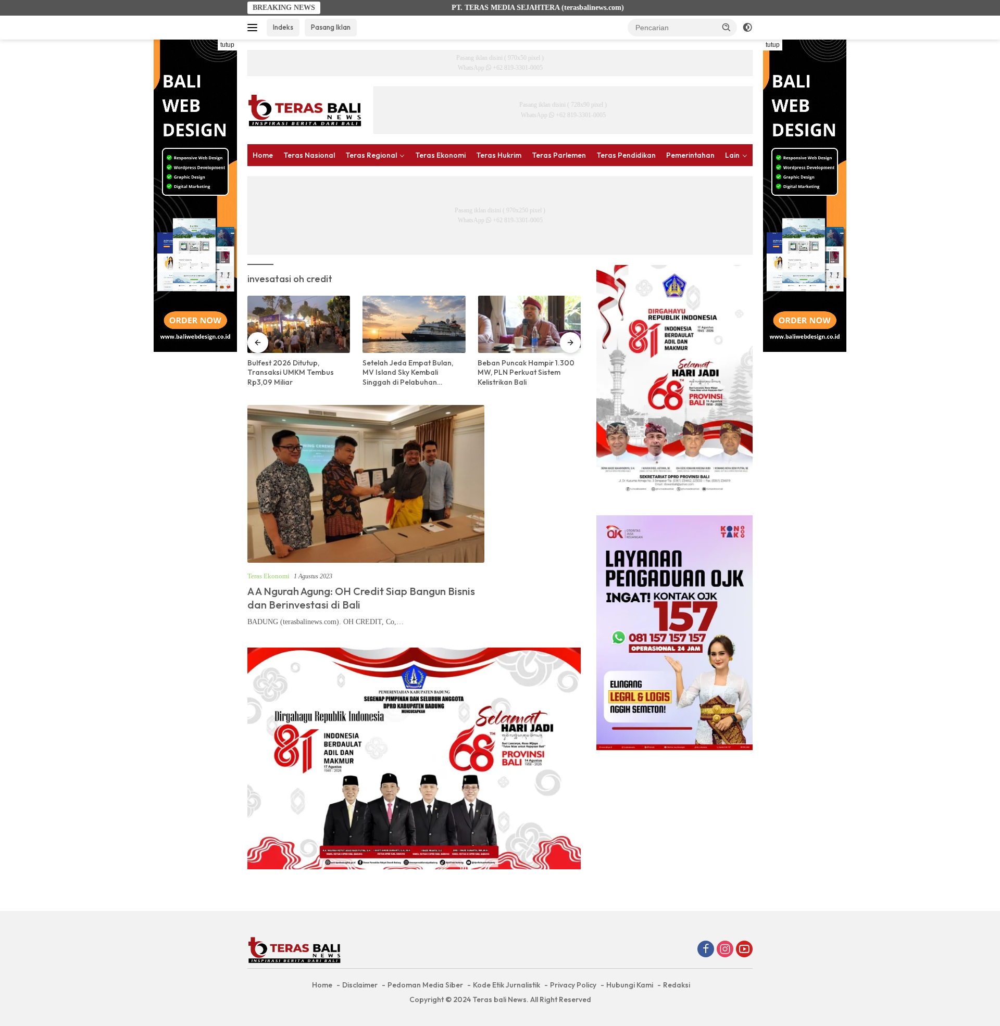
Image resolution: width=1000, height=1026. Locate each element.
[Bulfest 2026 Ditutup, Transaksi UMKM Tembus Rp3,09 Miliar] (298, 324)
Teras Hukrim (498, 155)
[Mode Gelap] (747, 27)
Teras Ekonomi (440, 155)
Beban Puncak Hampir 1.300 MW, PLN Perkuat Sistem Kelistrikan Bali (526, 372)
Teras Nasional (309, 155)
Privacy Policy (573, 985)
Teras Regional (371, 155)
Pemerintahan (690, 155)
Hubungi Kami (629, 985)
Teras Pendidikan (626, 155)
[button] (726, 27)
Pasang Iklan (331, 27)
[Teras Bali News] (304, 109)
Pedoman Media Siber (425, 985)
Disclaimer (360, 985)
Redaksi (676, 985)
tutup (227, 44)
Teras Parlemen (559, 155)
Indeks (283, 27)
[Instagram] (725, 950)
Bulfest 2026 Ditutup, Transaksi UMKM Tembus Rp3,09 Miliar (290, 372)
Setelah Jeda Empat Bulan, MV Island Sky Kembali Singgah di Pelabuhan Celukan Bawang (407, 372)
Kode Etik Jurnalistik (506, 985)
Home (263, 155)
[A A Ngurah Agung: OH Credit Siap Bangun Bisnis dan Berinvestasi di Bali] (365, 484)
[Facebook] (705, 950)
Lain (732, 155)
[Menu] (254, 27)
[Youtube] (744, 950)
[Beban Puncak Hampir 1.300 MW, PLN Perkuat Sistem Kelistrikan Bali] (529, 324)
